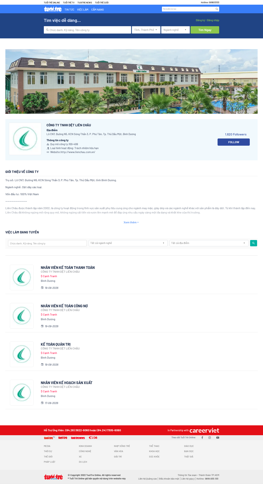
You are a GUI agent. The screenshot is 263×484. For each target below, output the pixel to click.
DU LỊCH (83, 461)
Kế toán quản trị (55, 344)
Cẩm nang (97, 9)
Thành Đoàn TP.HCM (209, 475)
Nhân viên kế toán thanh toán (68, 267)
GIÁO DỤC (189, 446)
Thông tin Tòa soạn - (188, 475)
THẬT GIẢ (188, 456)
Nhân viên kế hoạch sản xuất (66, 382)
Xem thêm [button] (130, 222)
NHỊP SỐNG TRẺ (122, 446)
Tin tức (69, 9)
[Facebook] (202, 437)
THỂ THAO (154, 446)
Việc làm (82, 9)
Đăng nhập (213, 20)
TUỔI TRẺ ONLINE (52, 2)
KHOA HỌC (154, 451)
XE (80, 456)
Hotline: (207, 478)
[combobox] (87, 30)
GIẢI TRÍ (118, 456)
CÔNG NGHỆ (85, 451)
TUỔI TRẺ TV (68, 2)
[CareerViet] (204, 430)
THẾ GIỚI (48, 456)
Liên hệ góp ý (187, 478)
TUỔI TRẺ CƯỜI (101, 2)
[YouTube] (217, 437)
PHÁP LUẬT (49, 461)
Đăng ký (200, 20)
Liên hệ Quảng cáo (147, 478)
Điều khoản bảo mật (169, 478)
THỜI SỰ (48, 451)
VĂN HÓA (118, 451)
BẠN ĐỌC (189, 451)
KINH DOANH (85, 446)
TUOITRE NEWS (84, 2)
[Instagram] (209, 437)
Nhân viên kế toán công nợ (64, 306)
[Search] (217, 9)
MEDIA (47, 446)
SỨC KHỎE (154, 456)
